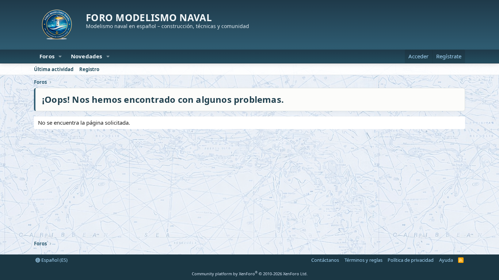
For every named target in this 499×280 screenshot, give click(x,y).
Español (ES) (54, 260)
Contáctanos (325, 260)
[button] (60, 56)
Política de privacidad (411, 260)
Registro (89, 69)
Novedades (86, 56)
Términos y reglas (363, 260)
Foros (46, 56)
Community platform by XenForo (250, 273)
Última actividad (53, 69)
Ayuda (446, 260)
